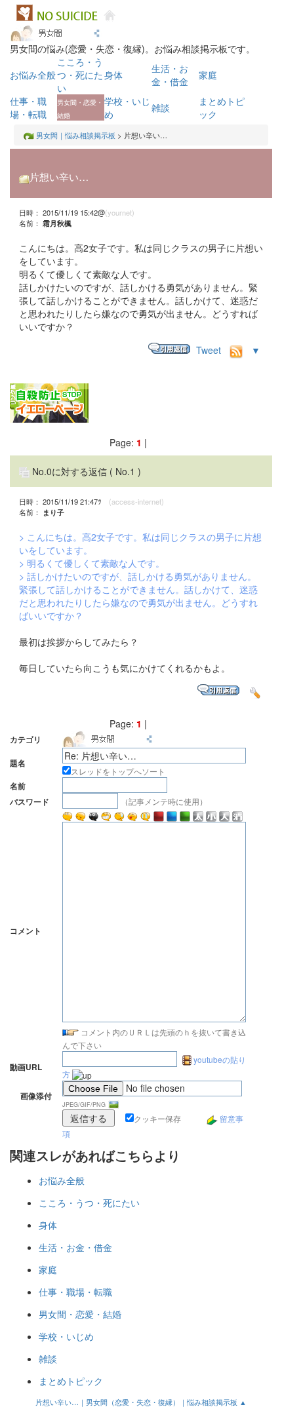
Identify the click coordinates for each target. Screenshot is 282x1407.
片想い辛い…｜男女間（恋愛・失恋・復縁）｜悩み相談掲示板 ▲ (141, 1402)
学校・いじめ (66, 1336)
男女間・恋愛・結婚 (80, 1313)
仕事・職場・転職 (28, 107)
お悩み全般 (33, 74)
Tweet (208, 350)
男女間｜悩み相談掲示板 (75, 135)
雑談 (160, 107)
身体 (113, 74)
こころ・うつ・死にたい (80, 74)
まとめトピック (71, 1380)
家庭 (208, 74)
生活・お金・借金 (169, 75)
